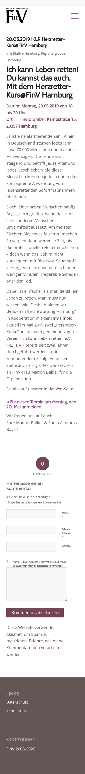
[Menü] (72, 16)
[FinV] (35, 16)
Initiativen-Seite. (59, 389)
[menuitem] (72, 16)
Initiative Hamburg (24, 53)
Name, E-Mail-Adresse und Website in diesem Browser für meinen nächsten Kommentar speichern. (39, 565)
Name (65, 515)
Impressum (16, 710)
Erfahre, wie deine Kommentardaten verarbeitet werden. (34, 647)
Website (66, 545)
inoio (68, 318)
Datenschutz (17, 702)
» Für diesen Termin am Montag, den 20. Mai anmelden (41, 404)
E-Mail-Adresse (66, 533)
